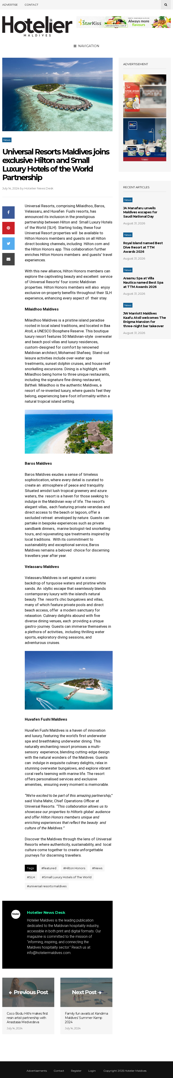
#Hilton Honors (74, 868)
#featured (48, 868)
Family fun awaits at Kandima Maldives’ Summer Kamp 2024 (86, 1017)
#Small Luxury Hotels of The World (66, 877)
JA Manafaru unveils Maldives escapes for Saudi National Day (140, 212)
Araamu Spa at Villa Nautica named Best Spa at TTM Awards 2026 (143, 282)
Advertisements (37, 1070)
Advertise (10, 4)
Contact (31, 4)
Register (76, 1070)
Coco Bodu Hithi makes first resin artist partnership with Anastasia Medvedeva (27, 1017)
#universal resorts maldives (46, 886)
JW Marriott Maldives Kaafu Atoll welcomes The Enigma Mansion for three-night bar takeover (144, 319)
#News (97, 868)
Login (92, 1070)
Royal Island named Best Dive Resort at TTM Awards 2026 (143, 247)
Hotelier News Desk (38, 188)
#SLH (31, 877)
